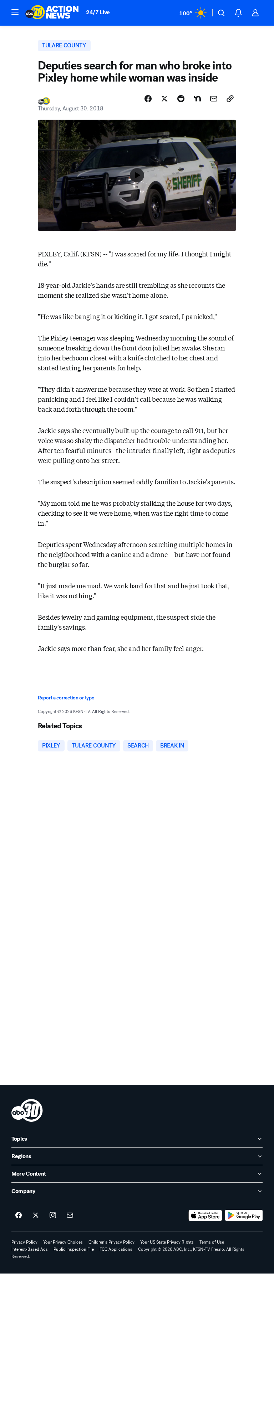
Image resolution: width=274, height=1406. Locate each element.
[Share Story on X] (164, 99)
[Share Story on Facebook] (148, 99)
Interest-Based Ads (29, 1249)
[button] (14, 12)
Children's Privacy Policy (111, 1242)
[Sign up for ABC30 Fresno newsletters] (70, 1215)
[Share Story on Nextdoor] (197, 99)
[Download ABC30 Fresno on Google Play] (244, 1215)
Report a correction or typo (66, 697)
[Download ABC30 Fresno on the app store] (205, 1215)
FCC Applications (116, 1249)
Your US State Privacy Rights (167, 1242)
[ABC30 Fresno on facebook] (18, 1215)
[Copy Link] (230, 99)
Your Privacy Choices (63, 1242)
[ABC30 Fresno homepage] (52, 13)
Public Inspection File (74, 1249)
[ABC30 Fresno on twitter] (36, 1215)
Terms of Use (211, 1242)
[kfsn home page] (27, 1110)
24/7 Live (98, 12)
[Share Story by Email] (214, 99)
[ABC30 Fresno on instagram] (53, 1215)
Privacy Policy (24, 1242)
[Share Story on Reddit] (181, 99)
